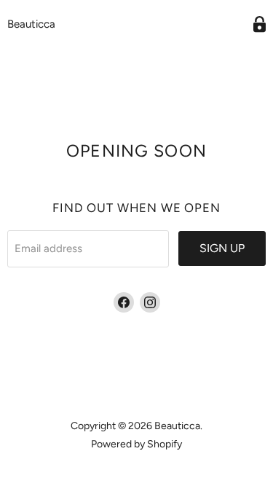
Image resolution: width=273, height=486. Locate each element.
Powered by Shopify (136, 444)
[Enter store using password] (259, 24)
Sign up (222, 248)
